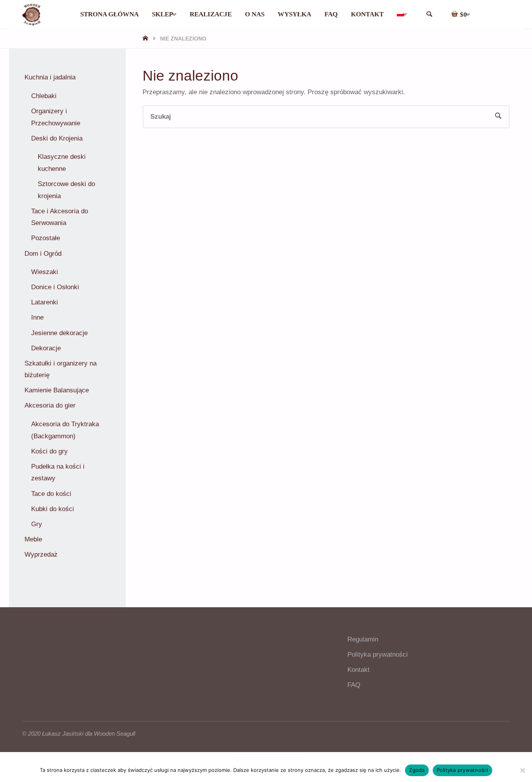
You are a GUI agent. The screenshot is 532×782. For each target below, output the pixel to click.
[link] (429, 14)
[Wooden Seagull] (31, 14)
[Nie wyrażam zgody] (522, 770)
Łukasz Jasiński (62, 733)
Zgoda (417, 770)
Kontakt (358, 669)
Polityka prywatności (377, 654)
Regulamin (362, 639)
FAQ (353, 685)
